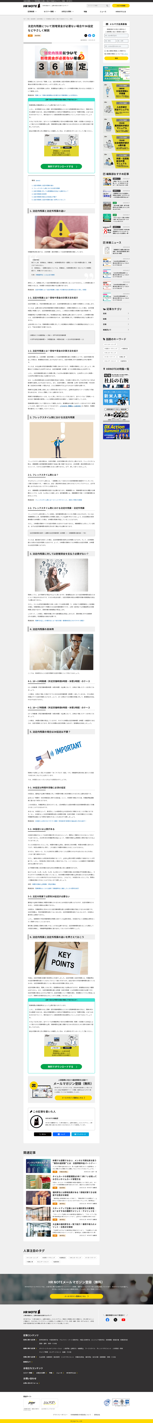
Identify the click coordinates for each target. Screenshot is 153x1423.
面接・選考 (43, 1343)
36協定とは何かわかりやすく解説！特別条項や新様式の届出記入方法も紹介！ (61, 821)
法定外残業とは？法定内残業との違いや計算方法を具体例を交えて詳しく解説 (60, 290)
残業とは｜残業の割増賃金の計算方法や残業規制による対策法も (56, 95)
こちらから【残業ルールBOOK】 (71, 406)
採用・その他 (52, 1343)
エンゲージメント (43, 1262)
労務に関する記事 (29, 1357)
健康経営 (63, 1258)
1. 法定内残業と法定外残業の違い (43, 185)
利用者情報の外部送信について (81, 1415)
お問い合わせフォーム (30, 1383)
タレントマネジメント (104, 1348)
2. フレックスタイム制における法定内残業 (46, 188)
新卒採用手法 (43, 1340)
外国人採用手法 (85, 1340)
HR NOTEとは (71, 1373)
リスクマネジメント (67, 1357)
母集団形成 (124, 1340)
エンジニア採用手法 (98, 1340)
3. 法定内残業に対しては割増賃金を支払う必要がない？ (50, 191)
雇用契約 (56, 1262)
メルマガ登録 (121, 6)
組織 (104, 319)
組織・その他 (66, 1352)
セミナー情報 (27, 1373)
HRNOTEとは (121, 11)
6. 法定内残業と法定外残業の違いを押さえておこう (49, 200)
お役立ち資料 (40, 1373)
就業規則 (49, 1357)
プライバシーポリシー (60, 1415)
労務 (104, 324)
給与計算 (95, 1357)
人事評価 (66, 1348)
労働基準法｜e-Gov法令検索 (45, 275)
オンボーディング (76, 1258)
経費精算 (103, 1357)
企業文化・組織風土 (77, 1348)
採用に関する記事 (29, 1340)
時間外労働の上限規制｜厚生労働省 (44, 884)
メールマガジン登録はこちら (72, 1098)
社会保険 (42, 1357)
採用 (104, 313)
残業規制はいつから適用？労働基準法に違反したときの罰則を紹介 (57, 888)
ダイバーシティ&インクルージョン (50, 1348)
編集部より (107, 330)
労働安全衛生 (79, 1357)
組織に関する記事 (29, 1348)
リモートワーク (91, 1258)
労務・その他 (111, 1357)
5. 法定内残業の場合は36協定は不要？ (44, 197)
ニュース (103, 11)
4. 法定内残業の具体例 (39, 194)
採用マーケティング (49, 1258)
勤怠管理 (57, 1357)
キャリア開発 (43, 1352)
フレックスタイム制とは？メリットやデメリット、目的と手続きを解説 (58, 500)
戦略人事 (30, 1262)
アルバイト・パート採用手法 (69, 1340)
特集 (85, 11)
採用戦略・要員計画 (112, 1340)
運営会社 (97, 1415)
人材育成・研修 (118, 1348)
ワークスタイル (90, 1348)
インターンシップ (33, 1258)
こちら (125, 54)
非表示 (38, 180)
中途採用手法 (53, 1340)
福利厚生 (88, 1357)
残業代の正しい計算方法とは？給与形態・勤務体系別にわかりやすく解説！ (60, 620)
